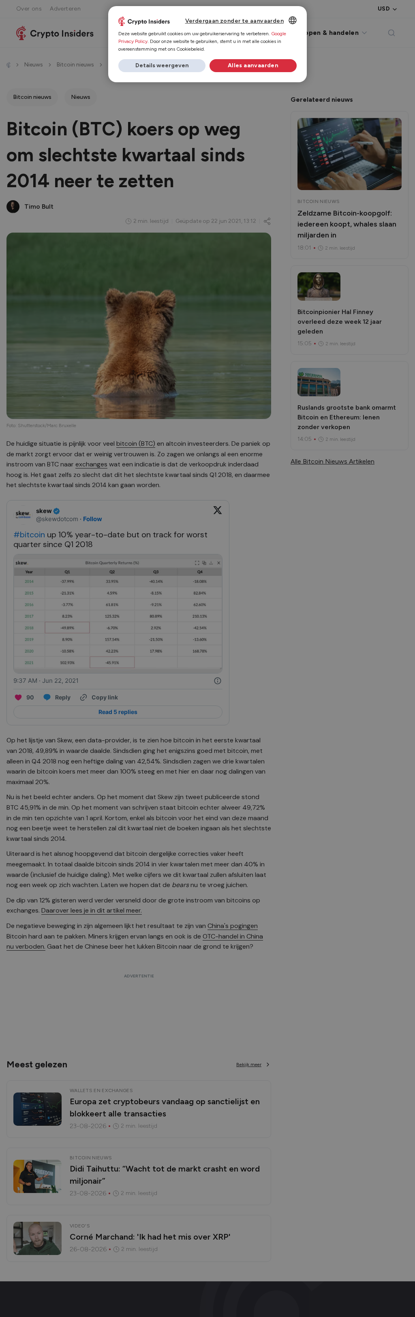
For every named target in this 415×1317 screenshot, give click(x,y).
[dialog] (207, 44)
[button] (161, 65)
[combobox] (293, 20)
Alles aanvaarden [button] (253, 65)
